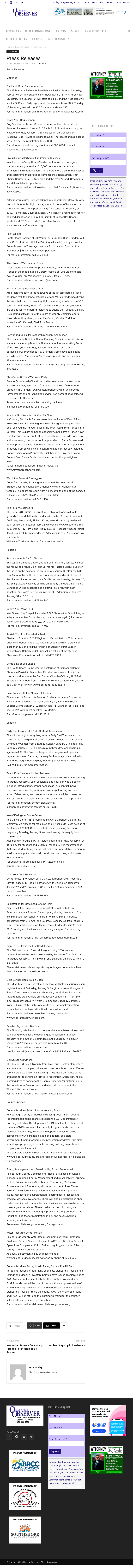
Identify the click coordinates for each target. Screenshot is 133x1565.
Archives (37, 39)
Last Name (97, 146)
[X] (16, 2)
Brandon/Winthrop (95, 31)
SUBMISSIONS (12, 31)
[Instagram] (11, 2)
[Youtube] (21, 2)
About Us (90, 2)
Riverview (60, 31)
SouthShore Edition (16, 39)
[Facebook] (5, 2)
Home (9, 47)
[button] (129, 31)
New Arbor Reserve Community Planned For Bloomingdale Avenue (24, 1349)
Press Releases (22, 47)
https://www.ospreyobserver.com (43, 1372)
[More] (64, 1325)
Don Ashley (14, 63)
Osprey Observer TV (58, 39)
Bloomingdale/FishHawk (37, 31)
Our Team (106, 2)
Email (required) (99, 157)
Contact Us (123, 2)
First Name (97, 135)
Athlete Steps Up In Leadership (67, 1345)
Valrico (75, 31)
